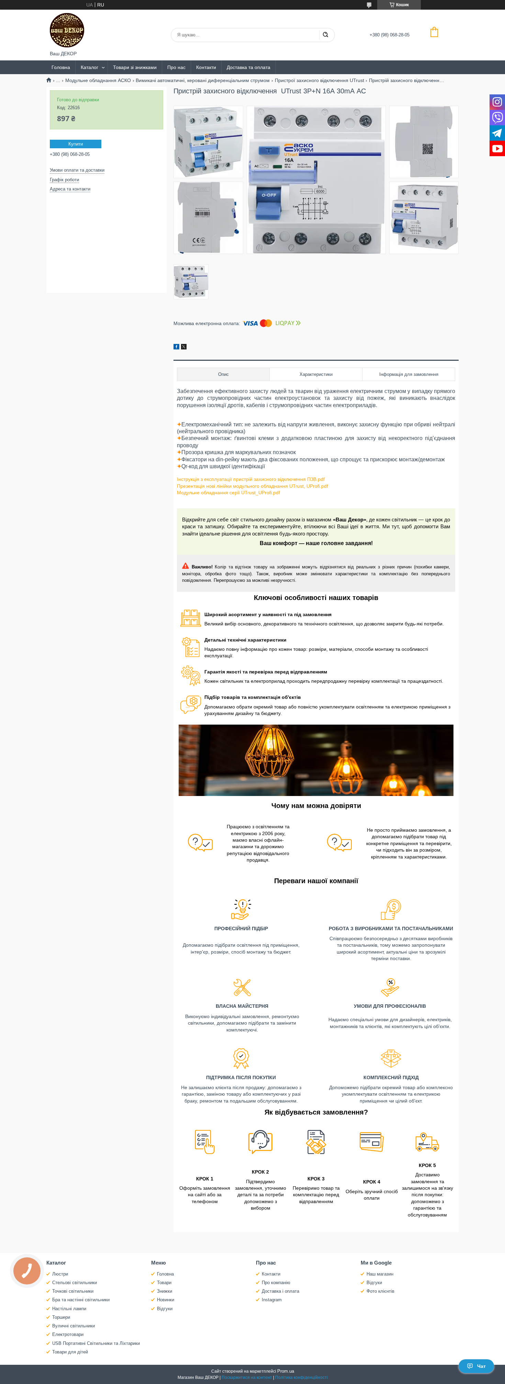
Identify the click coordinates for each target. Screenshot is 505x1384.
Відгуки (164, 1308)
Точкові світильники (72, 1291)
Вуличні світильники (73, 1325)
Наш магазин (380, 1274)
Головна (61, 67)
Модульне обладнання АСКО (98, 80)
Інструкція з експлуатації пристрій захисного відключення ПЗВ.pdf (251, 479)
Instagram (272, 1299)
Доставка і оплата (280, 1291)
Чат (481, 1366)
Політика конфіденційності (301, 1377)
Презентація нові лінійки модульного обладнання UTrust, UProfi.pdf (252, 486)
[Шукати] (325, 35)
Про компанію (276, 1282)
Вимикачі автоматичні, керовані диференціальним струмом (203, 80)
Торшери (61, 1317)
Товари (164, 1282)
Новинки (165, 1299)
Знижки (164, 1291)
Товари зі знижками (135, 67)
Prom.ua (285, 1371)
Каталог (89, 67)
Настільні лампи (69, 1308)
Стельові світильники (74, 1282)
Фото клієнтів (380, 1291)
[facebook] (176, 347)
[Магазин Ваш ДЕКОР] (67, 30)
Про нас (176, 67)
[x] (184, 347)
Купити (75, 144)
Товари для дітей (70, 1351)
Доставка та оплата (248, 67)
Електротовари (67, 1334)
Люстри (60, 1274)
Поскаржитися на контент (247, 1377)
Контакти (206, 67)
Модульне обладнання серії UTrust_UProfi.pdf (228, 492)
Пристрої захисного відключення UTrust (319, 80)
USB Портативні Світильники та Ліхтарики (96, 1343)
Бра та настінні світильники (81, 1299)
